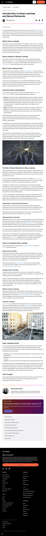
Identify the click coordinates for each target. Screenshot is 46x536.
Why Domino (25, 505)
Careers (24, 507)
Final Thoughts (8, 438)
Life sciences (25, 476)
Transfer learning (6, 303)
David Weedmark (10, 20)
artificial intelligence (38, 30)
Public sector (25, 480)
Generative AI (25, 489)
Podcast (4, 500)
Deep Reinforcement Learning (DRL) (26, 294)
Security (4, 525)
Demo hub (4, 510)
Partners (24, 511)
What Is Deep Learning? (9, 419)
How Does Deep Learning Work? (11, 427)
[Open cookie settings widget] (2, 534)
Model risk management (28, 495)
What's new (4, 490)
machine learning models (29, 71)
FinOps (3, 484)
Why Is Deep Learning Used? (10, 425)
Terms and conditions (6, 523)
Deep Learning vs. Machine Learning (12, 422)
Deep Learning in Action (9, 435)
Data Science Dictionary (7, 504)
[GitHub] (9, 469)
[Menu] (2, 2)
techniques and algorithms (28, 245)
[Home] (9, 2)
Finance (24, 478)
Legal (3, 527)
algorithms (14, 60)
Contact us (25, 515)
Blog (3, 498)
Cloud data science (27, 497)
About (24, 503)
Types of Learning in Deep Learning (12, 433)
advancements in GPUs (31, 222)
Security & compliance (6, 488)
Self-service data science (28, 493)
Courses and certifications (7, 502)
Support (4, 508)
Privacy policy (5, 521)
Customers (25, 513)
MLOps (3, 480)
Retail (24, 482)
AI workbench (5, 478)
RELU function (14, 237)
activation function (38, 178)
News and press (26, 509)
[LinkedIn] (42, 20)
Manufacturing (26, 484)
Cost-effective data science (28, 491)
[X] (3, 469)
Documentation (5, 506)
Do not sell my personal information (9, 519)
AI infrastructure (5, 474)
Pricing (3, 486)
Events (3, 496)
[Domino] (20, 451)
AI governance (5, 482)
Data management (6, 476)
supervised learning (20, 262)
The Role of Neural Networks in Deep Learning (14, 430)
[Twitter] (39, 20)
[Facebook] (36, 20)
